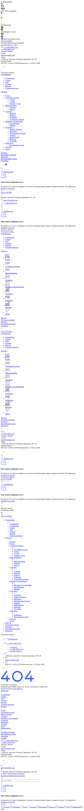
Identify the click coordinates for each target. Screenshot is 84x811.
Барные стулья (15, 104)
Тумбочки (13, 117)
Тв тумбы (13, 141)
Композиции (14, 137)
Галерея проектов (11, 88)
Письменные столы (17, 145)
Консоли (13, 139)
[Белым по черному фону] (1, 16)
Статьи (7, 80)
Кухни (7, 96)
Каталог (4, 92)
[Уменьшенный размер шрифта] (2, 4)
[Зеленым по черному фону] (1, 23)
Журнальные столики (18, 133)
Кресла (12, 109)
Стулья (12, 102)
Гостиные (9, 127)
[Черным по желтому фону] (1, 21)
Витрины (13, 131)
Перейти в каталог (8, 188)
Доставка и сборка (8, 155)
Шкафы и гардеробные (14, 121)
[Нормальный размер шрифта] (2, 6)
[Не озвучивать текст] (2, 37)
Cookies (4, 738)
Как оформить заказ (9, 159)
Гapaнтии (4, 736)
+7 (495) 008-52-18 (11, 47)
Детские (8, 147)
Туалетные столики (17, 119)
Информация (6, 728)
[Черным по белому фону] (1, 13)
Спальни (8, 111)
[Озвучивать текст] (2, 34)
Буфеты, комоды (16, 129)
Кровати (13, 113)
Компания (4, 691)
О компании (5, 75)
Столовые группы (12, 98)
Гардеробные (14, 123)
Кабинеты (9, 143)
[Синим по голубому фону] (1, 18)
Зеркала (12, 135)
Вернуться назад (7, 689)
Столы (12, 100)
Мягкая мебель (11, 106)
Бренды (8, 86)
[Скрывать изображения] (2, 30)
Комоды (13, 115)
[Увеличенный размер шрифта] (3, 9)
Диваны (13, 108)
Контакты (4, 161)
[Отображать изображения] (2, 27)
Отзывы (8, 84)
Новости (4, 157)
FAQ (7, 82)
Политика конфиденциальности (13, 776)
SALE (7, 149)
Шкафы (12, 125)
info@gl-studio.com (8, 55)
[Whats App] (6, 165)
